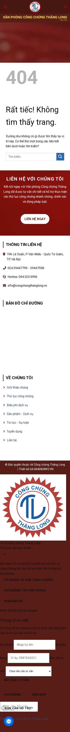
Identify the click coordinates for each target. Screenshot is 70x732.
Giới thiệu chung (17, 387)
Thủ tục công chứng (20, 396)
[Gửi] (60, 156)
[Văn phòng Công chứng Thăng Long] (35, 7)
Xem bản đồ (13, 601)
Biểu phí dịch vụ (17, 405)
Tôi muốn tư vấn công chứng (28, 580)
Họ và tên (7, 645)
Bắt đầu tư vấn (16, 680)
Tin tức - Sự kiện (18, 423)
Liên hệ (12, 440)
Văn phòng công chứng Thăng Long (24, 719)
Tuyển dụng (14, 431)
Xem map (39, 694)
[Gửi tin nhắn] (42, 709)
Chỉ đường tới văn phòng (25, 590)
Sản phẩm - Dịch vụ (20, 414)
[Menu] (5, 6)
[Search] (65, 7)
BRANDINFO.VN (43, 469)
